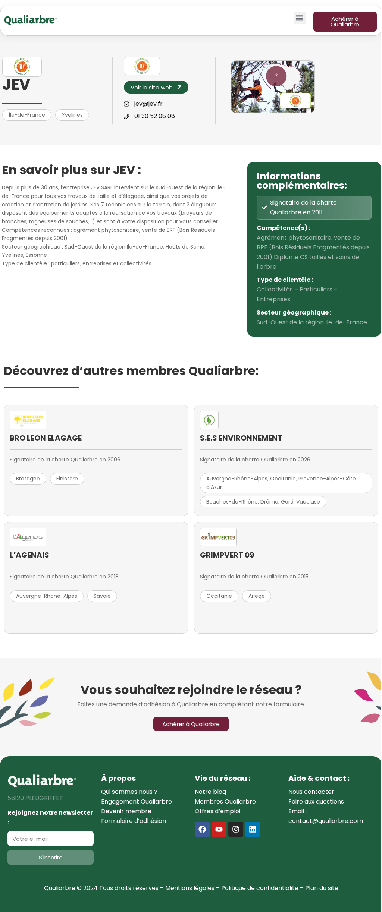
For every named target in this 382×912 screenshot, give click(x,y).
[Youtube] (219, 829)
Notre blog (210, 792)
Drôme (269, 501)
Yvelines (72, 115)
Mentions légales (190, 888)
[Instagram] (235, 829)
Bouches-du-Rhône (232, 501)
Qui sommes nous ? (129, 792)
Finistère (67, 478)
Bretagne (28, 478)
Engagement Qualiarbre (136, 801)
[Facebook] (202, 829)
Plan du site (321, 888)
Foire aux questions (316, 801)
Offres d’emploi (217, 811)
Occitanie (283, 478)
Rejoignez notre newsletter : (50, 817)
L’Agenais (29, 555)
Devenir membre (126, 811)
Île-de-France (27, 115)
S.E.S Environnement (241, 438)
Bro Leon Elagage (46, 438)
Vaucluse (308, 501)
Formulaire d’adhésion (133, 821)
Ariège (256, 596)
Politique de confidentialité (259, 888)
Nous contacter (311, 792)
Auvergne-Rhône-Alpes (236, 478)
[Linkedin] (252, 829)
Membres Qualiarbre (225, 801)
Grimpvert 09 (227, 555)
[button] (300, 18)
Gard (287, 501)
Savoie (102, 596)
